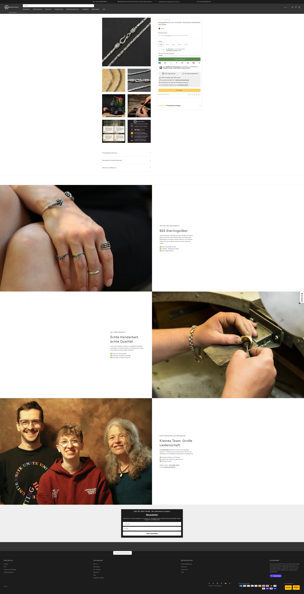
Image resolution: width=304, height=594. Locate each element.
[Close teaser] (299, 303)
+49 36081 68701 (182, 85)
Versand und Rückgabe (10, 569)
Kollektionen (59, 9)
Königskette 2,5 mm (23, 12)
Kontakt (6, 564)
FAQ (5, 567)
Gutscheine (96, 572)
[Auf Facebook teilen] (192, 94)
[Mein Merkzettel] (296, 7)
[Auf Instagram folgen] (217, 583)
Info (104, 9)
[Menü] (301, 575)
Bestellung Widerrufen (123, 553)
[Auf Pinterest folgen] (221, 583)
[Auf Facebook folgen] (209, 583)
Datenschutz (184, 569)
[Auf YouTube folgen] (225, 583)
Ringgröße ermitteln (98, 578)
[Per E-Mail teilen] (199, 94)
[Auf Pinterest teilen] (196, 94)
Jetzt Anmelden (152, 533)
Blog (94, 575)
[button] (302, 297)
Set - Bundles (96, 569)
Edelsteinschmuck (72, 9)
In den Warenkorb (179, 59)
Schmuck (48, 9)
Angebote (85, 9)
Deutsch (285, 7)
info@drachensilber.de (169, 467)
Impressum (184, 567)
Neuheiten (26, 9)
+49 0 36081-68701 (174, 465)
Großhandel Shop (8, 572)
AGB (182, 572)
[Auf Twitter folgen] (213, 583)
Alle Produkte (37, 9)
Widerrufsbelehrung (186, 564)
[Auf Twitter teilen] (194, 94)
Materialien (95, 9)
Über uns (95, 564)
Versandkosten (168, 35)
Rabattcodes (96, 567)
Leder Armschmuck (13, 12)
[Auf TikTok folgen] (230, 583)
